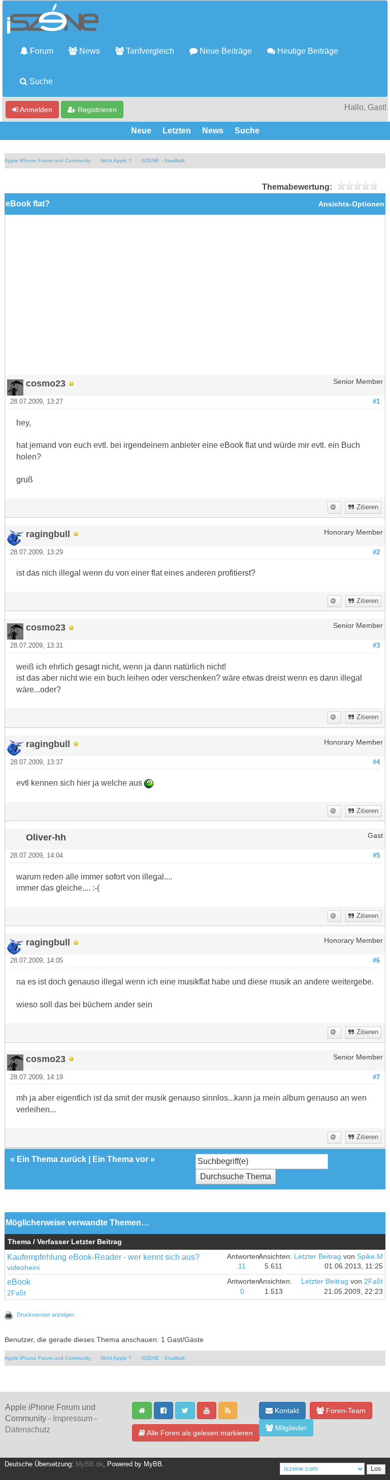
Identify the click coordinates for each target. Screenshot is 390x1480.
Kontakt (286, 1410)
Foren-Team (345, 1410)
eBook (18, 1282)
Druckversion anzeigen (45, 1315)
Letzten (176, 130)
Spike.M (370, 1256)
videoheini (23, 1268)
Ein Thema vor (120, 1159)
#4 (376, 762)
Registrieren (96, 109)
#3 (376, 645)
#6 (376, 960)
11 (242, 1266)
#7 (376, 1077)
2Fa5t (16, 1293)
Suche (40, 81)
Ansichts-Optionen (351, 204)
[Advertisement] (195, 299)
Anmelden (35, 109)
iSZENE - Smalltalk (163, 160)
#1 (376, 401)
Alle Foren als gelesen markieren (199, 1433)
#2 (376, 552)
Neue (141, 130)
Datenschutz (27, 1429)
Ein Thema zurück (51, 1159)
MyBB (153, 1464)
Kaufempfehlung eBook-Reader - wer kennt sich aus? (103, 1257)
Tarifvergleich (149, 51)
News (88, 51)
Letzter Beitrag (317, 1256)
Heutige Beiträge (306, 51)
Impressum (72, 1418)
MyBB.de (89, 1464)
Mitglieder (290, 1428)
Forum (40, 51)
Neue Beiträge (225, 51)
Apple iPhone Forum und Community (48, 160)
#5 (376, 855)
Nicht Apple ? (116, 160)
